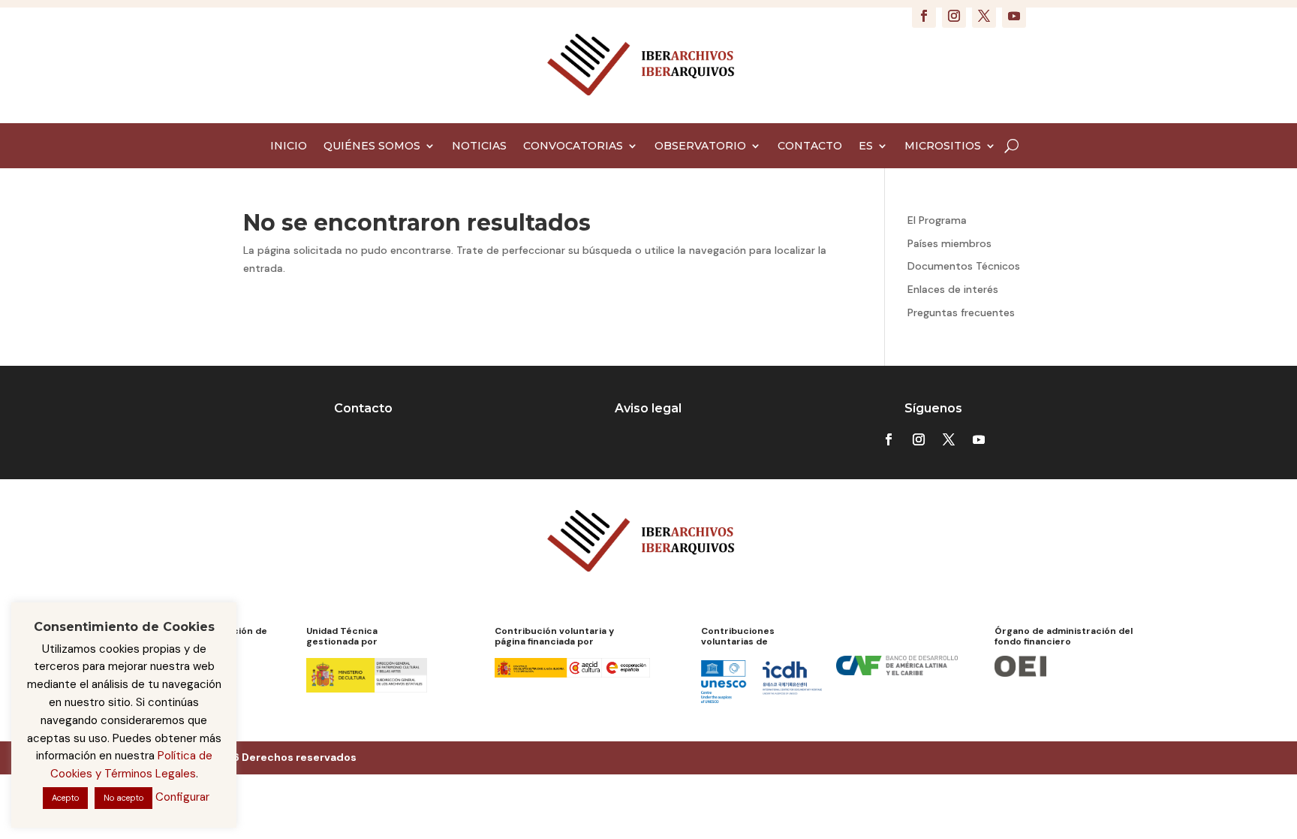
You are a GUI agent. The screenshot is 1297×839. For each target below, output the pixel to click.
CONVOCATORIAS (573, 146)
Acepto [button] (65, 797)
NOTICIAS (479, 146)
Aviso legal (648, 408)
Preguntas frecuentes (961, 312)
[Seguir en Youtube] (1014, 16)
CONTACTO (810, 146)
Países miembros (949, 243)
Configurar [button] (182, 796)
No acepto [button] (123, 797)
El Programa (937, 220)
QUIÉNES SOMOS (371, 146)
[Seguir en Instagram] (954, 16)
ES (866, 146)
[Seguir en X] (984, 16)
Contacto (363, 408)
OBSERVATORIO (700, 146)
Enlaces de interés (952, 289)
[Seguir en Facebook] (924, 16)
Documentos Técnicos (963, 266)
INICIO (288, 146)
